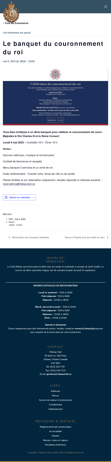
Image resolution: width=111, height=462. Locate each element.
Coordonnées (55, 404)
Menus (55, 395)
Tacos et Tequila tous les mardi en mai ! (85, 237)
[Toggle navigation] (105, 6)
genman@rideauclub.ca (59, 374)
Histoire (55, 436)
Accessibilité (55, 431)
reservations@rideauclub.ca (19, 184)
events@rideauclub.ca (86, 328)
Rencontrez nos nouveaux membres (30, 237)
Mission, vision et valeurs (55, 440)
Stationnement (55, 409)
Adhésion (55, 391)
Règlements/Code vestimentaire (55, 427)
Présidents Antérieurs (55, 444)
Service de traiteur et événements (55, 400)
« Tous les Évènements (15, 23)
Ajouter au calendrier (20, 197)
